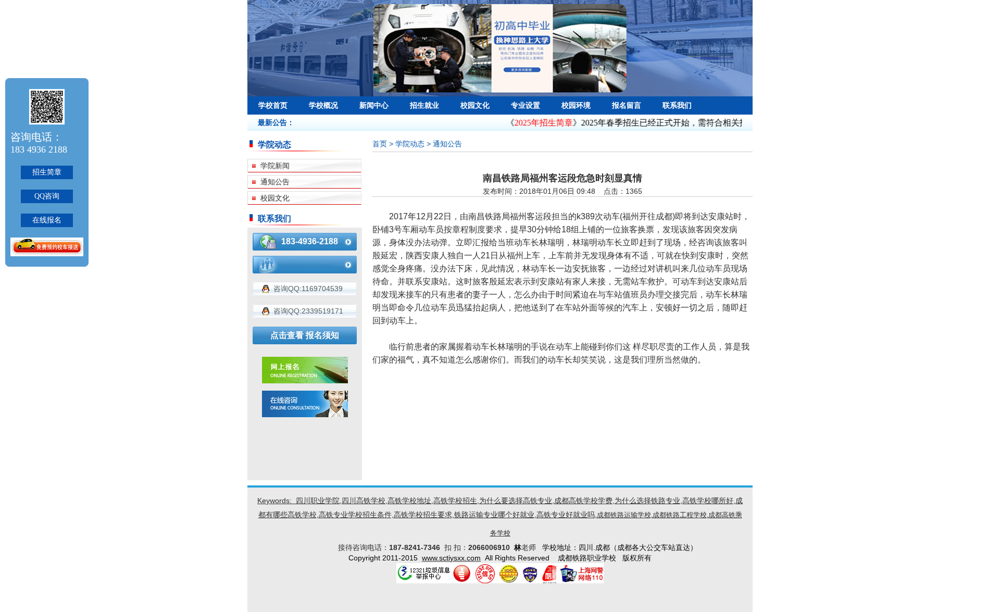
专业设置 (525, 105)
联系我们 (677, 105)
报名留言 (626, 105)
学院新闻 (275, 165)
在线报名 (46, 220)
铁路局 (497, 216)
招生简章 (46, 172)
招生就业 (424, 105)
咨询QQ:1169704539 (308, 288)
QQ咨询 (46, 196)
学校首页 (273, 105)
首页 (379, 144)
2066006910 (491, 547)
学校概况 (323, 105)
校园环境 (576, 105)
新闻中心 (374, 105)
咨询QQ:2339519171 (308, 311)
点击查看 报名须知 (304, 335)
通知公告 (275, 182)
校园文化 (475, 105)
